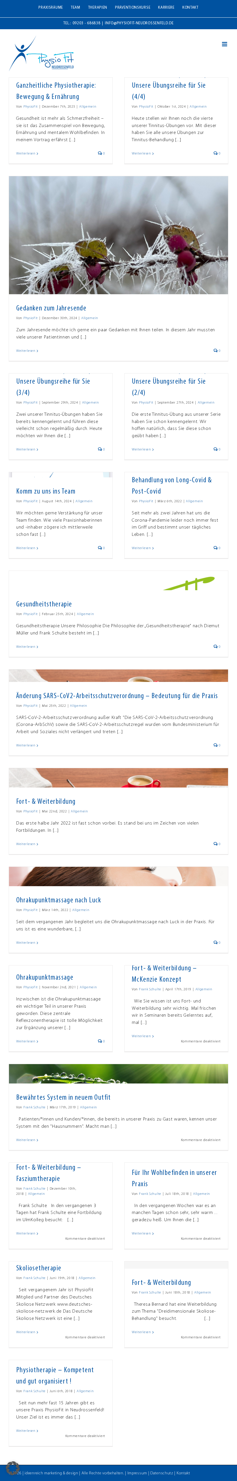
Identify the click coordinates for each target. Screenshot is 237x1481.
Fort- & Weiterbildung (45, 802)
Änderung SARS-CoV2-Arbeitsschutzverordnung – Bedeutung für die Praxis (117, 696)
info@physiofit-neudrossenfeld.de (139, 23)
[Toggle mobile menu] (225, 44)
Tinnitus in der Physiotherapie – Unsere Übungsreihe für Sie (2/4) (175, 382)
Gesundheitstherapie (44, 604)
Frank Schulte (150, 989)
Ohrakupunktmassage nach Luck (58, 900)
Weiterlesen (26, 153)
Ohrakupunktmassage (44, 978)
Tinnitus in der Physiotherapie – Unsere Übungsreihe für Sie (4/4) (175, 86)
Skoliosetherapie (38, 1268)
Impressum (137, 1473)
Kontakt (183, 1473)
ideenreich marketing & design (51, 1473)
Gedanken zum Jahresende (51, 308)
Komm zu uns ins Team (45, 492)
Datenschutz (161, 1473)
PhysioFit (30, 106)
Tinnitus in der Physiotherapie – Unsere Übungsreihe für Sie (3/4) (59, 382)
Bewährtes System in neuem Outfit (63, 1098)
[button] (12, 1468)
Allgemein (87, 106)
